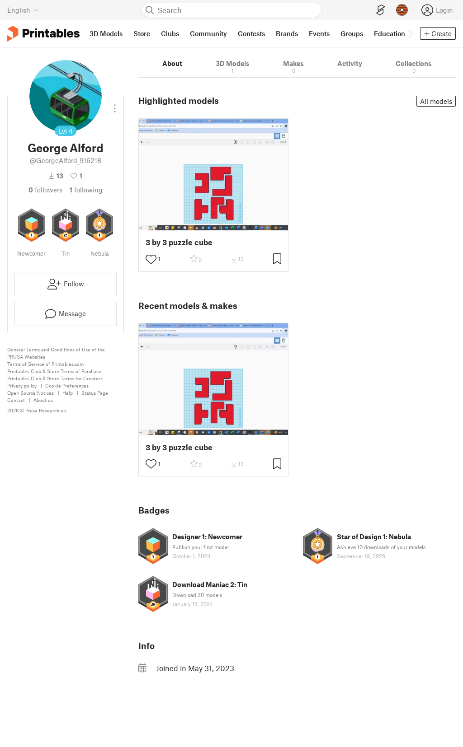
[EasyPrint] (380, 10)
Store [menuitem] (141, 33)
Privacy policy (22, 385)
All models (436, 101)
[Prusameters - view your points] (402, 10)
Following (86, 190)
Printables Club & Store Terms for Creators (55, 378)
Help (67, 393)
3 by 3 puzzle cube (179, 242)
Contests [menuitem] (251, 33)
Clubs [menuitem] (170, 33)
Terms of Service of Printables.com (45, 364)
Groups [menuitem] (351, 33)
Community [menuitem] (208, 33)
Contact (16, 400)
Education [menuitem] (389, 33)
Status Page (94, 393)
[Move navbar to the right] (410, 33)
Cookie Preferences (67, 385)
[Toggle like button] (151, 259)
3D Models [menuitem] (106, 33)
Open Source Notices (30, 393)
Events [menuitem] (319, 33)
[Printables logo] (43, 34)
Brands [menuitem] (287, 33)
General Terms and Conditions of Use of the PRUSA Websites (56, 352)
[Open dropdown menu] (115, 105)
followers (45, 190)
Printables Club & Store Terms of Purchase (54, 371)
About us (43, 400)
